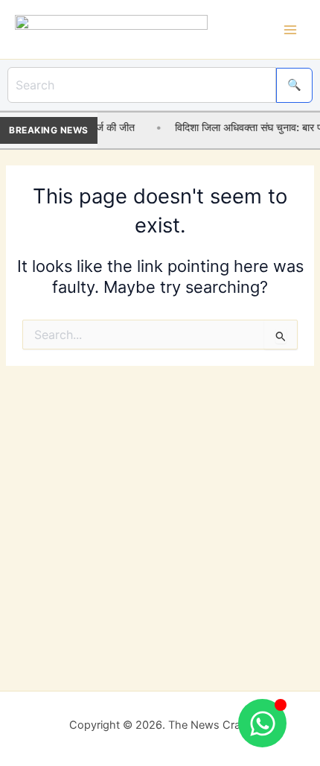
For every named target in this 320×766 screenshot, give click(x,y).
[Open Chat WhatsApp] (262, 723)
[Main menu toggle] (290, 29)
